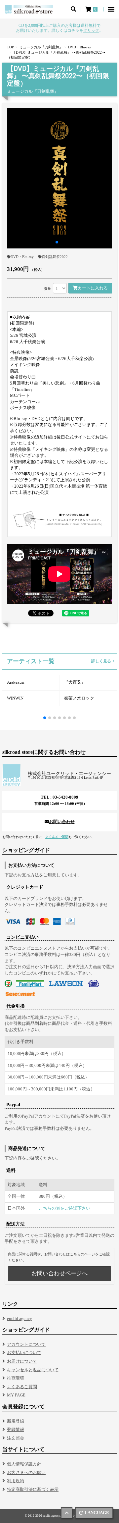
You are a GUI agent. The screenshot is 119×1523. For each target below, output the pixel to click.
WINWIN (15, 698)
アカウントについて (26, 1344)
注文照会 (15, 1438)
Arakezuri (15, 682)
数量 (47, 288)
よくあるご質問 (56, 837)
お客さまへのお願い (26, 1472)
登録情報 (15, 1429)
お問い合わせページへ (59, 1273)
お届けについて (22, 1361)
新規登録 (15, 1421)
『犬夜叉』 (75, 682)
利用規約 (15, 1480)
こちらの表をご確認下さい (64, 1208)
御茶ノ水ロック (79, 698)
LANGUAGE (97, 1512)
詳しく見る (101, 661)
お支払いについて (24, 1352)
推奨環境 (15, 1378)
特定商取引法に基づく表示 (33, 1489)
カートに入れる (93, 288)
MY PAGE (16, 1394)
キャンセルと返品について (33, 1369)
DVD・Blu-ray (22, 257)
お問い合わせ (62, 821)
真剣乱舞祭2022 (55, 257)
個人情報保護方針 (24, 1463)
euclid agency (19, 1318)
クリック (91, 30)
